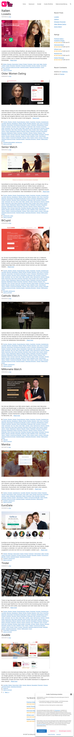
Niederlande (10, 133)
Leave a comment (7, 70)
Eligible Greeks (31, 719)
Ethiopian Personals (60, 22)
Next (7, 692)
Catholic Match (10, 295)
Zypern (42, 67)
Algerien (14, 122)
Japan (31, 128)
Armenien (38, 122)
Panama (35, 133)
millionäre (5, 439)
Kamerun (43, 128)
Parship (62, 74)
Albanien (10, 122)
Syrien (36, 136)
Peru (44, 133)
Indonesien (7, 128)
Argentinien (32, 122)
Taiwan (3, 137)
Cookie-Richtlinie (51, 734)
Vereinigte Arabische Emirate (13, 67)
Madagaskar (13, 131)
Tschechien (43, 65)
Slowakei (12, 136)
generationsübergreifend (9, 142)
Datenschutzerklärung (41, 724)
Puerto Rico (18, 134)
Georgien (14, 126)
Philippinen (4, 134)
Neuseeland (44, 131)
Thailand (7, 137)
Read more (13, 60)
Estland (20, 64)
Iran (14, 128)
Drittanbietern (57, 710)
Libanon (3, 131)
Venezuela (45, 137)
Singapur (8, 136)
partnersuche (6, 69)
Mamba (5, 444)
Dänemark (3, 125)
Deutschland (15, 64)
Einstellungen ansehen (65, 731)
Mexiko (28, 131)
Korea (30, 129)
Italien (41, 64)
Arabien (27, 122)
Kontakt (39, 4)
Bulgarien (9, 64)
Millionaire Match (11, 369)
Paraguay (40, 133)
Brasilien (29, 123)
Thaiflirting (64, 71)
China (41, 123)
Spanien (38, 65)
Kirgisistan (19, 129)
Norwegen (12, 65)
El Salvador (33, 125)
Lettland (3, 65)
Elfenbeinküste (40, 125)
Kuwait (41, 129)
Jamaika (27, 128)
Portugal (23, 65)
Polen (8, 134)
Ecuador (28, 125)
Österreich (18, 65)
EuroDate (6, 505)
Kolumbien (25, 129)
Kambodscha (37, 128)
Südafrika (32, 136)
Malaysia (18, 131)
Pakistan (31, 133)
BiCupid (6, 220)
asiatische (5, 688)
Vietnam (39, 139)
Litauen (7, 65)
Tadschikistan (42, 136)
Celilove (56, 19)
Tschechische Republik (15, 137)
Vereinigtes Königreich (34, 67)
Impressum (58, 734)
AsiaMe (5, 634)
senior (11, 215)
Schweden (28, 65)
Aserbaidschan (44, 122)
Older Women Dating (13, 73)
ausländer (5, 500)
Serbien (3, 136)
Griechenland (23, 126)
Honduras (38, 126)
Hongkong (43, 126)
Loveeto (6, 13)
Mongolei (38, 131)
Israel (37, 64)
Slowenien (17, 136)
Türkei (28, 137)
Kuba (37, 129)
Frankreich (30, 64)
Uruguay (41, 137)
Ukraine (32, 137)
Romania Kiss (58, 53)
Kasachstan (8, 129)
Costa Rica (45, 123)
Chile (38, 123)
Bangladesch (15, 123)
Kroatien (34, 129)
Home (24, 4)
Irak (12, 128)
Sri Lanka (27, 136)
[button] (71, 694)
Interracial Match (59, 45)
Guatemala (30, 126)
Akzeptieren (42, 731)
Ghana (18, 126)
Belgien (5, 64)
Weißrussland (44, 139)
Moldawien (33, 131)
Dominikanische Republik (20, 125)
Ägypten (5, 122)
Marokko (23, 131)
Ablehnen (52, 731)
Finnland (25, 64)
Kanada (45, 64)
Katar (12, 129)
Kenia (15, 129)
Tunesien (24, 137)
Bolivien (25, 123)
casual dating (6, 630)
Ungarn (3, 67)
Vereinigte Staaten (24, 67)
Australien (3, 123)
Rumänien (23, 134)
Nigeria (15, 133)
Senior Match (9, 146)
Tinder (5, 563)
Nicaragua (3, 133)
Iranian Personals (59, 58)
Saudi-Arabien (35, 134)
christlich (5, 364)
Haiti (34, 126)
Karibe (2, 129)
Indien (2, 128)
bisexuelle (5, 291)
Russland (29, 134)
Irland (34, 64)
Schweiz (34, 65)
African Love (57, 49)
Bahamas (9, 123)
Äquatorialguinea (21, 122)
